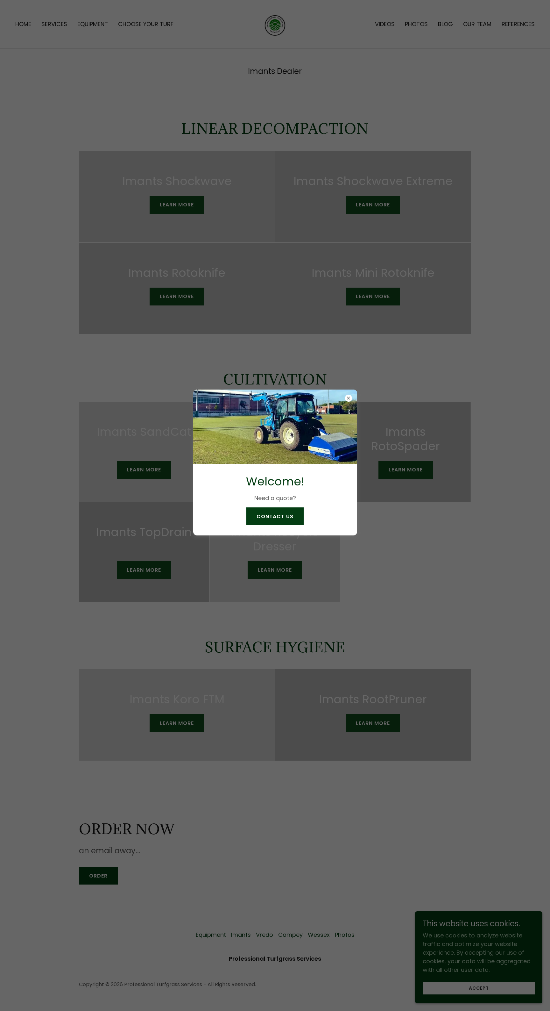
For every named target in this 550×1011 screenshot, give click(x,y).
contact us (275, 516)
